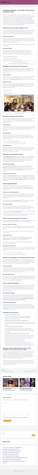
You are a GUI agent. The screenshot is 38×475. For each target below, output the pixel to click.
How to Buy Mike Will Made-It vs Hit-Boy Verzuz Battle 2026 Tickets (14, 457)
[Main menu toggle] (36, 2)
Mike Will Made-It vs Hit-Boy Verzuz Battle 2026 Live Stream (13, 461)
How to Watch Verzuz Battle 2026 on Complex (10, 452)
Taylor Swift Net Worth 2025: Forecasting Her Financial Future (26, 388)
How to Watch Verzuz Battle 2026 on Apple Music (11, 450)
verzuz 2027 (4, 462)
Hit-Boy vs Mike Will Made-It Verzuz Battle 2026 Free (12, 447)
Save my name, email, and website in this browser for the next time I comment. (16, 417)
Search (3, 433)
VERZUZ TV (5, 2)
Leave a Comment (5, 390)
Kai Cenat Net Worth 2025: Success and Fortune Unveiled (10, 388)
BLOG (9, 390)
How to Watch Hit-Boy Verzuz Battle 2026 (10, 454)
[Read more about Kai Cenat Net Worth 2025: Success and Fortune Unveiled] (10, 382)
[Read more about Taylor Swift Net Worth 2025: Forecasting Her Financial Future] (27, 382)
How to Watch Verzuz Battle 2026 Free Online (10, 449)
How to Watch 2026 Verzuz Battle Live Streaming (11, 459)
